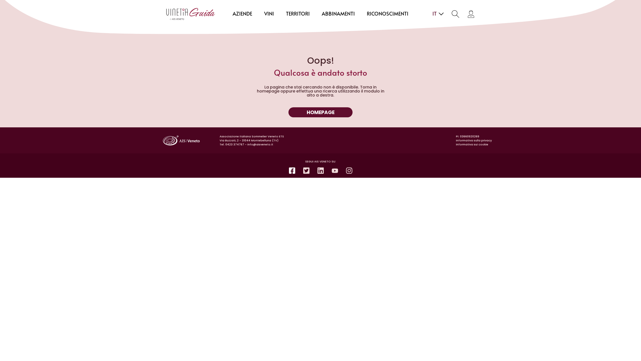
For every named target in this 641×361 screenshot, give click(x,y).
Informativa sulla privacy (474, 140)
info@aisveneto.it (260, 144)
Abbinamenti (338, 14)
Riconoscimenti (387, 14)
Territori (298, 14)
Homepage (321, 112)
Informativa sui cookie (472, 144)
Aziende (242, 14)
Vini (269, 14)
